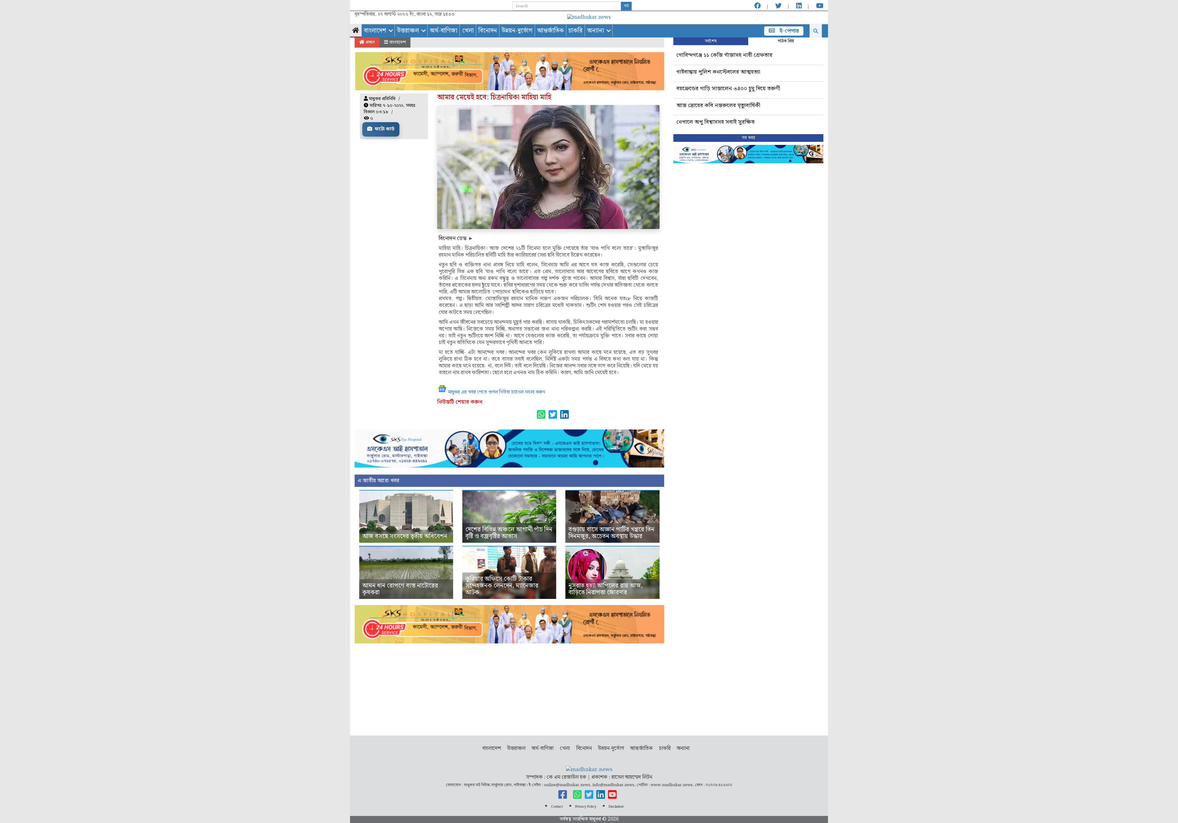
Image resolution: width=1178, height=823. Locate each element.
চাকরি (575, 31)
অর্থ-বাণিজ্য (443, 31)
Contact (557, 806)
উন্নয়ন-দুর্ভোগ (517, 31)
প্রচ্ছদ (369, 42)
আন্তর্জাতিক (550, 31)
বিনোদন (487, 31)
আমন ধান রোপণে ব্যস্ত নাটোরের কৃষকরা (400, 589)
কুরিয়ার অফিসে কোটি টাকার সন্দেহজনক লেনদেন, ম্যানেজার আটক (501, 585)
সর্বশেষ (711, 41)
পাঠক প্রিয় (786, 41)
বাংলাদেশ (375, 31)
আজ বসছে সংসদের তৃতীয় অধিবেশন (404, 536)
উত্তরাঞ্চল (408, 31)
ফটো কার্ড (384, 129)
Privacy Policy (585, 806)
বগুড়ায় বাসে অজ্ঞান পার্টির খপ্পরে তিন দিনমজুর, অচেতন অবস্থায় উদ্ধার (611, 533)
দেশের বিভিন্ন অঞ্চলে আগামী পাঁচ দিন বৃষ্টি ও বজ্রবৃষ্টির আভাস (508, 533)
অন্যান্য (595, 31)
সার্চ (626, 6)
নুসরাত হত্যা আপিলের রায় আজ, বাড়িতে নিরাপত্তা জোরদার (605, 589)
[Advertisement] (509, 686)
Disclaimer (616, 806)
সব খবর (748, 137)
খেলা (468, 31)
